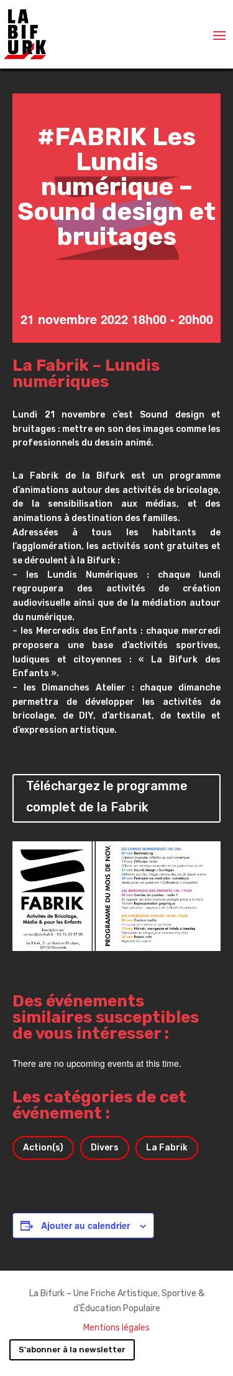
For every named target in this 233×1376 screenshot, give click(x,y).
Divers (105, 1147)
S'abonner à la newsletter (72, 1349)
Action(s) (43, 1147)
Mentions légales (116, 1327)
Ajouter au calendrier (85, 1225)
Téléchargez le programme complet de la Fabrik (107, 796)
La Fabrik (167, 1147)
